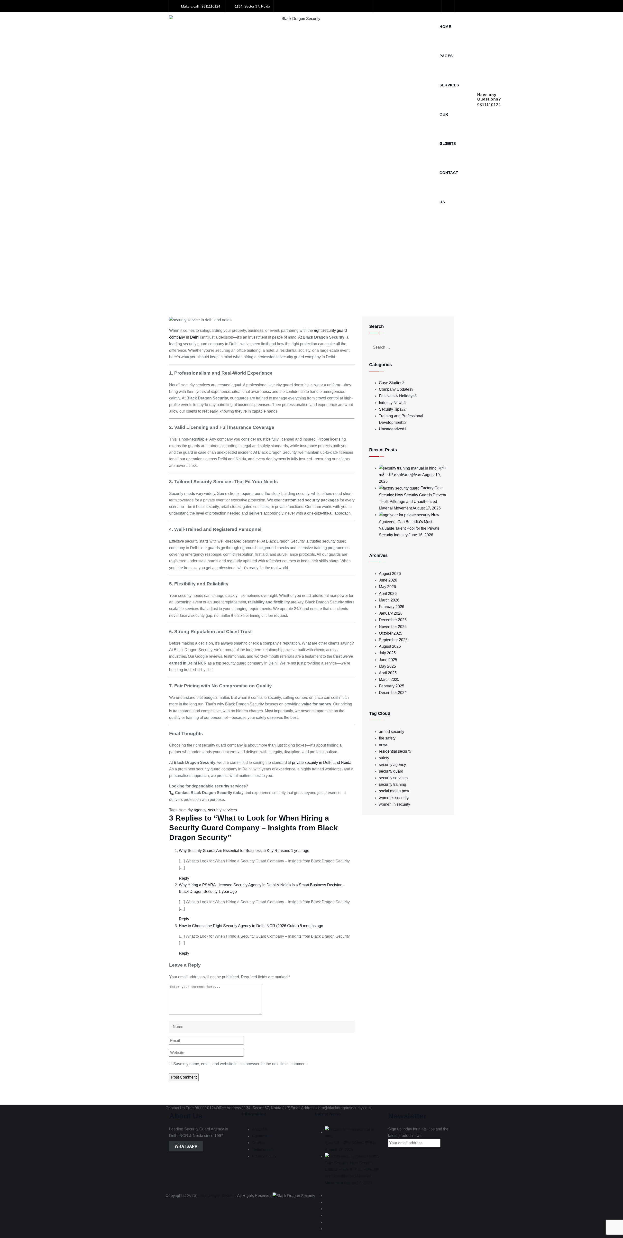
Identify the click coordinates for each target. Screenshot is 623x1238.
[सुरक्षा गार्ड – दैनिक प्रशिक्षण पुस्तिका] (408, 468)
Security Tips (390, 409)
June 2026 (388, 580)
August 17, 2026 (426, 508)
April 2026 (388, 593)
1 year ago (300, 851)
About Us (260, 1129)
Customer (260, 1136)
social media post (394, 791)
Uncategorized (391, 429)
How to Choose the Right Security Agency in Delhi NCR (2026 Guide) (239, 926)
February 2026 (391, 607)
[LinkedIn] (402, 6)
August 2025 (390, 646)
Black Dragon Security (216, 1195)
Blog (445, 143)
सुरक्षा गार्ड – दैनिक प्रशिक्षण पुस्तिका (350, 1143)
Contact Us (449, 179)
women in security (394, 804)
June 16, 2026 (421, 535)
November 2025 (393, 627)
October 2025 (390, 633)
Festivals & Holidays (396, 396)
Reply (184, 878)
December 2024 (393, 693)
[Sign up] (395, 1152)
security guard (391, 771)
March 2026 (389, 600)
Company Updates (395, 389)
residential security (395, 751)
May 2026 (387, 587)
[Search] (447, 6)
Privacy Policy (264, 1156)
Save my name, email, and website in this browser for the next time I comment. (240, 1064)
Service (258, 1143)
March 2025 (389, 679)
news (383, 745)
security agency (192, 810)
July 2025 (387, 653)
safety (384, 758)
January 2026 (391, 613)
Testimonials (263, 1149)
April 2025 (388, 673)
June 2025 (388, 660)
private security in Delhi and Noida (321, 762)
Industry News (391, 403)
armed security (391, 732)
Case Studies (390, 383)
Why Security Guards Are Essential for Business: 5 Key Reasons (234, 851)
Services (449, 85)
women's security (394, 798)
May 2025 (387, 666)
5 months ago (311, 926)
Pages (446, 56)
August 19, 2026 (339, 1149)
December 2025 (393, 620)
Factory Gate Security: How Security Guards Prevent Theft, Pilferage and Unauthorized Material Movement (352, 1169)
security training (392, 784)
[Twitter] (391, 6)
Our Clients (448, 120)
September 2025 (393, 640)
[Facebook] (381, 6)
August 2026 (390, 574)
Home (445, 27)
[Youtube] (412, 6)
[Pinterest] (433, 6)
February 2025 (391, 686)
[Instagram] (423, 6)
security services (222, 810)
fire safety (387, 738)
